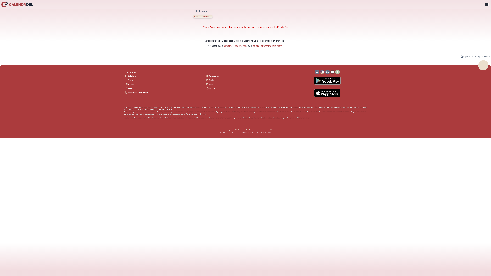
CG (235, 130)
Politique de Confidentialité (257, 130)
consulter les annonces (235, 46)
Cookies (241, 130)
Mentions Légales (226, 130)
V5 (271, 130)
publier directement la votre (267, 46)
